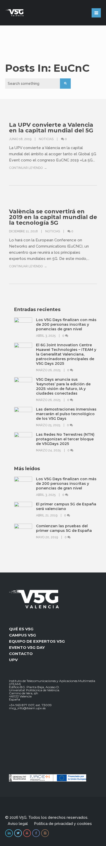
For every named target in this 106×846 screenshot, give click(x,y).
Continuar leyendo (26, 168)
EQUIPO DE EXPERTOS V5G (37, 641)
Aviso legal (18, 823)
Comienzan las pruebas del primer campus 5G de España (64, 528)
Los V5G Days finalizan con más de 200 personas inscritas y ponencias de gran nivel (66, 324)
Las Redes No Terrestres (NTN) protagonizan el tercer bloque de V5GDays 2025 (65, 439)
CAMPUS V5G (22, 635)
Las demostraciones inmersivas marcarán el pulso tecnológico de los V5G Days (66, 414)
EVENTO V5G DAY (27, 647)
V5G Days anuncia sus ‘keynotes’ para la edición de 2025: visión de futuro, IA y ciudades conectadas (63, 386)
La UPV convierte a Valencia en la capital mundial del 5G (51, 127)
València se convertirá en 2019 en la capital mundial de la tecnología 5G (53, 217)
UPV (13, 659)
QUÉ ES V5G (21, 628)
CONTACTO (21, 653)
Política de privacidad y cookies (63, 823)
